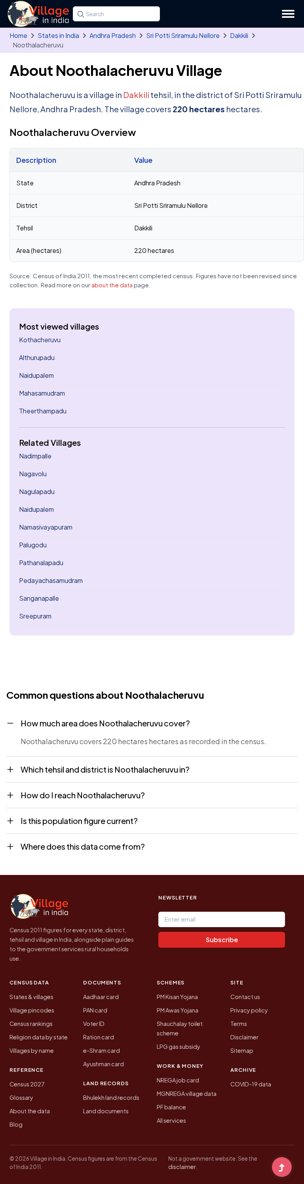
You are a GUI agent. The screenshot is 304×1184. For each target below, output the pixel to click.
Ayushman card (103, 1063)
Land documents (106, 1110)
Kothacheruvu (40, 340)
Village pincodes (32, 1010)
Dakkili (239, 35)
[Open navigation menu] (288, 14)
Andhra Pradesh (112, 35)
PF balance (171, 1106)
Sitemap (241, 1050)
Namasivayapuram (45, 527)
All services (171, 1120)
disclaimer (182, 1166)
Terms (238, 1023)
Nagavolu (33, 473)
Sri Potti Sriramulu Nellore (183, 35)
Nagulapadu (37, 491)
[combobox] (116, 13)
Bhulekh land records (111, 1097)
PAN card (95, 1010)
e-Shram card (101, 1050)
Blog (16, 1124)
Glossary (21, 1097)
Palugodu (33, 545)
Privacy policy (249, 1010)
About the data (30, 1110)
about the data (112, 284)
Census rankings (31, 1023)
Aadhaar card (101, 996)
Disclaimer (244, 1037)
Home (18, 35)
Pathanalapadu (41, 562)
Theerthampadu (42, 411)
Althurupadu (37, 357)
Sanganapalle (39, 598)
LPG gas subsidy (178, 1046)
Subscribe (222, 939)
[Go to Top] (282, 1168)
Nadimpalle (35, 456)
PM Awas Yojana (177, 1010)
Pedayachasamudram (51, 580)
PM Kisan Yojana (177, 996)
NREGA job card (178, 1080)
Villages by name (32, 1050)
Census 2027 (27, 1084)
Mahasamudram (42, 393)
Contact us (245, 996)
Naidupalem (36, 375)
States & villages (31, 996)
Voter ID (93, 1023)
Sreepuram (35, 616)
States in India (58, 35)
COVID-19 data (250, 1084)
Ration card (98, 1037)
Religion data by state (39, 1037)
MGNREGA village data (187, 1093)
